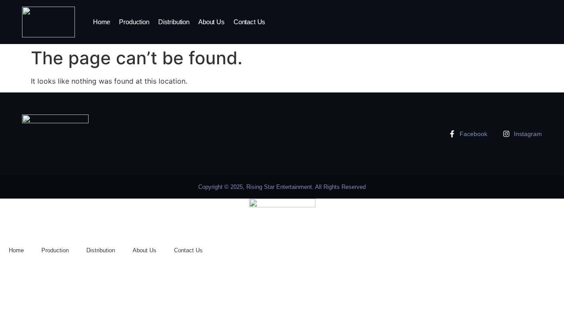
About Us (211, 22)
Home (101, 22)
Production (134, 22)
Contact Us (250, 22)
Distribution (173, 22)
